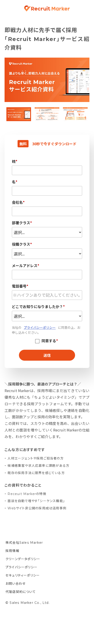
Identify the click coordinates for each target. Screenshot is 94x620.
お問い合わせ (15, 584)
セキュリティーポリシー (22, 575)
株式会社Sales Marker (24, 543)
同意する (50, 341)
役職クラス (22, 243)
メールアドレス (25, 265)
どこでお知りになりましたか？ (38, 306)
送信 (47, 355)
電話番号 (20, 285)
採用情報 (12, 551)
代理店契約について (20, 592)
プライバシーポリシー (40, 327)
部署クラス (22, 222)
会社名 (18, 201)
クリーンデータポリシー (22, 559)
